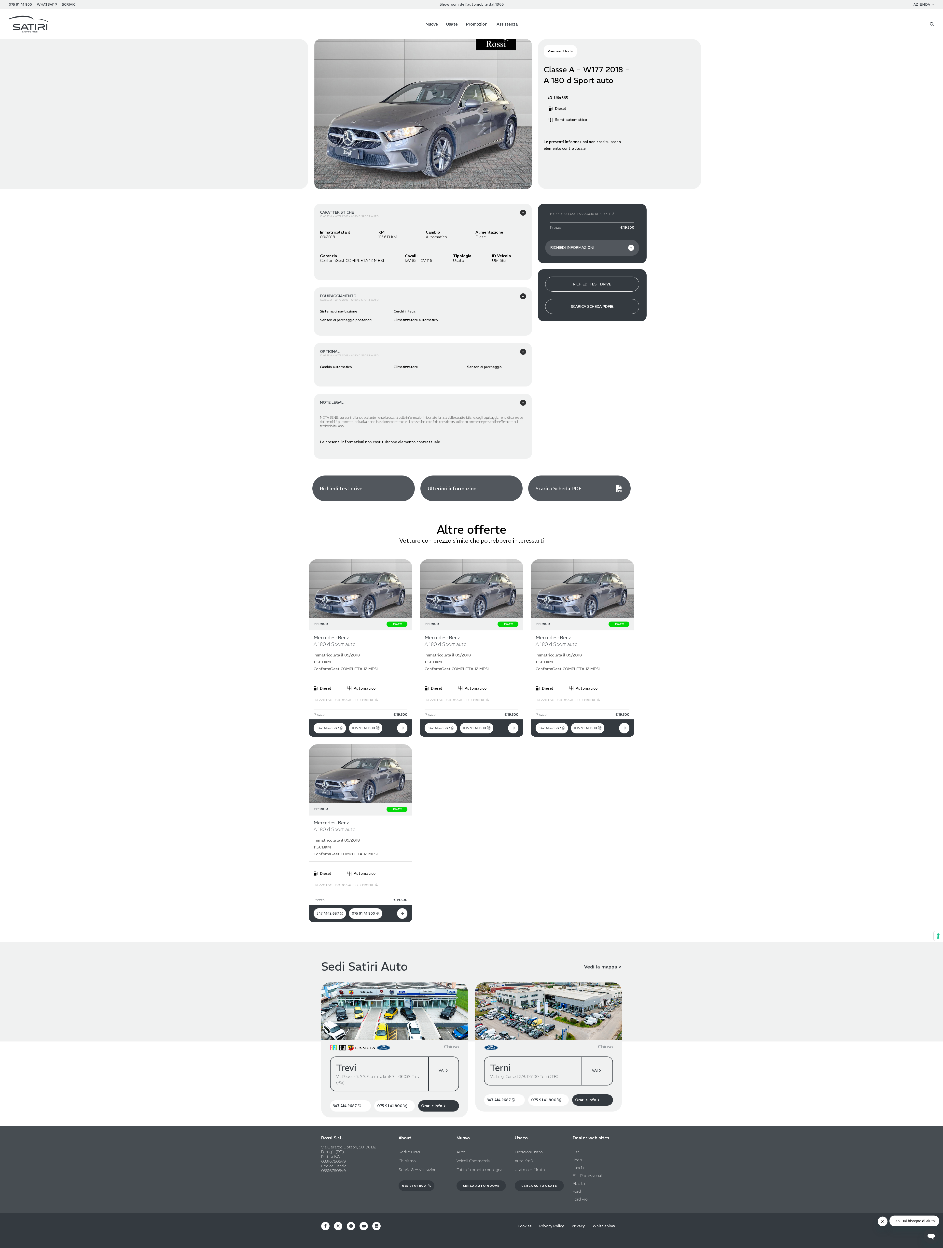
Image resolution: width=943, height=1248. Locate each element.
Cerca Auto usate (539, 1186)
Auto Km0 (524, 1161)
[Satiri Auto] (29, 23)
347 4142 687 (328, 728)
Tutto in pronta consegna (479, 1169)
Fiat (576, 1151)
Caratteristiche (337, 212)
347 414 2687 (345, 1105)
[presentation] (328, 121)
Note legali (332, 402)
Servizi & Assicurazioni (418, 1169)
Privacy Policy (551, 1226)
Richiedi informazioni (572, 247)
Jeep (577, 1159)
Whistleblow (604, 1226)
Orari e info (432, 1105)
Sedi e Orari (409, 1152)
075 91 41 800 (364, 728)
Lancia (578, 1167)
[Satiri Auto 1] (423, 114)
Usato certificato (530, 1169)
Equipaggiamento (338, 296)
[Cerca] (932, 24)
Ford (577, 1191)
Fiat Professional (587, 1175)
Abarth (579, 1183)
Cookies (524, 1226)
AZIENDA (922, 4)
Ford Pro (580, 1199)
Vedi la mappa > (603, 967)
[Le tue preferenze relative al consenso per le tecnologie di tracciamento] (938, 936)
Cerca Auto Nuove (481, 1186)
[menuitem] (923, 4)
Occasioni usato (529, 1152)
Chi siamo (407, 1161)
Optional (330, 351)
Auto (461, 1152)
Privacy (578, 1226)
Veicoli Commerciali (474, 1161)
